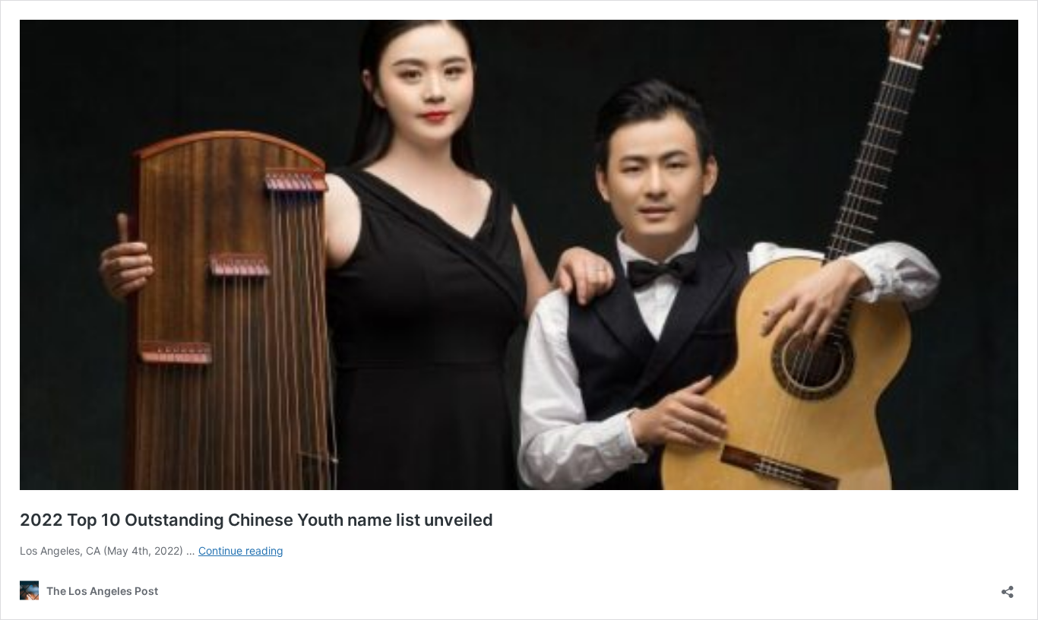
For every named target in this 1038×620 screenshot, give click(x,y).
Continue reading (240, 550)
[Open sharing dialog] (1007, 587)
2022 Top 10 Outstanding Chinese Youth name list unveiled (256, 520)
